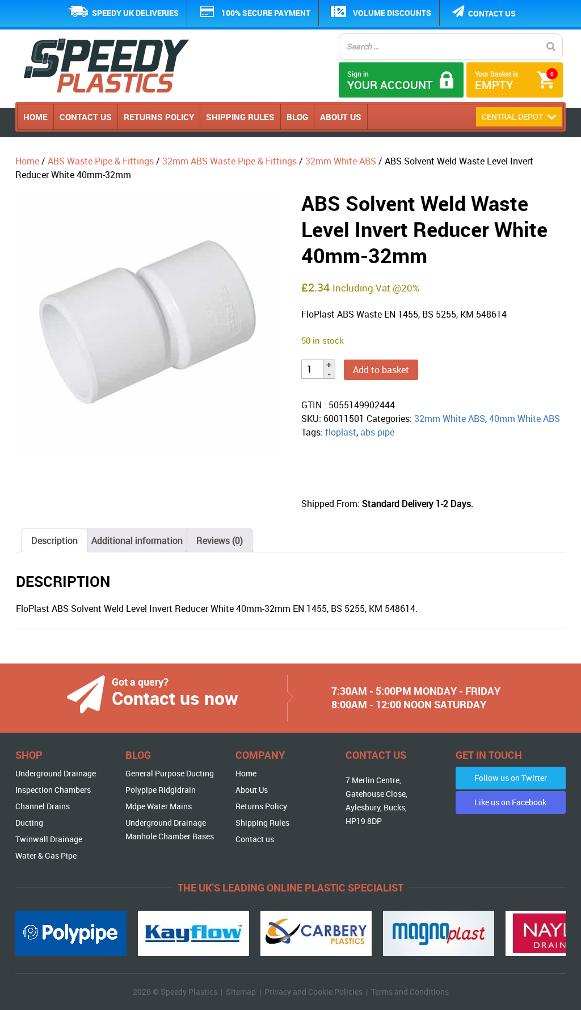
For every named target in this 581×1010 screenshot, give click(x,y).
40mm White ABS (524, 418)
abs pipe (377, 432)
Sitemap (241, 991)
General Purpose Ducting (169, 773)
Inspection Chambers (53, 789)
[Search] (551, 46)
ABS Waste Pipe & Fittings (101, 161)
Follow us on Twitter (510, 777)
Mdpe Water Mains (158, 806)
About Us (340, 116)
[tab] (54, 540)
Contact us (492, 13)
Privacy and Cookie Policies (313, 991)
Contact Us (86, 116)
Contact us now (175, 698)
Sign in (390, 80)
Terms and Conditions (410, 991)
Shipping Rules (240, 116)
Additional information (137, 540)
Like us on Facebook (510, 802)
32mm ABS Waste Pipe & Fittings (229, 161)
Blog (297, 116)
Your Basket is (514, 80)
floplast (340, 432)
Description (54, 540)
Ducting (29, 822)
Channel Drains (42, 806)
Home (35, 116)
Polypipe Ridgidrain (160, 789)
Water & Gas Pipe (46, 855)
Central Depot (513, 116)
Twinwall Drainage (48, 839)
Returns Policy (159, 116)
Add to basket (381, 370)
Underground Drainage (55, 773)
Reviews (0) (219, 540)
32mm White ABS (340, 161)
